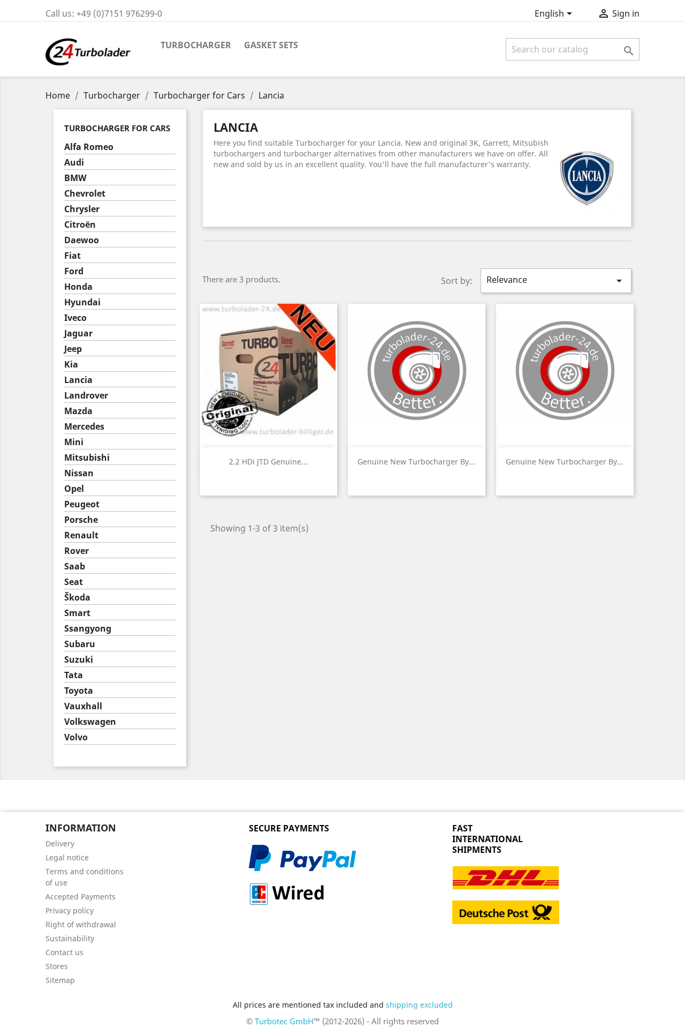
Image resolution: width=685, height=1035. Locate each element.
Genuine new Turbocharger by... (416, 461)
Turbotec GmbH (284, 1021)
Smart (77, 613)
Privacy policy (69, 910)
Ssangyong (87, 628)
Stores (56, 966)
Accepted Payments (80, 896)
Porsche (81, 520)
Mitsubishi (87, 457)
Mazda (78, 411)
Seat (73, 582)
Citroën (80, 224)
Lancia (78, 380)
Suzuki (78, 659)
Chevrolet (84, 193)
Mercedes (84, 426)
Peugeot (82, 504)
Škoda (77, 597)
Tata (73, 675)
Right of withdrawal (80, 924)
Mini (73, 442)
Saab (74, 566)
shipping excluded (419, 1005)
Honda (78, 286)
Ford (73, 271)
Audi (74, 162)
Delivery (59, 843)
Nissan (79, 473)
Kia (71, 364)
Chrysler (82, 209)
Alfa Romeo (88, 147)
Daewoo (81, 240)
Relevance (556, 280)
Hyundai (82, 302)
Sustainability (69, 938)
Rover (76, 551)
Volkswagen (90, 722)
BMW (75, 178)
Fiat (72, 255)
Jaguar (78, 333)
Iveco (75, 318)
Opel (74, 488)
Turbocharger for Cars (117, 128)
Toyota (78, 690)
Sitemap (60, 980)
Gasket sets (271, 45)
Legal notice (67, 857)
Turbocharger (196, 45)
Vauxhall (83, 706)
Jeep (73, 349)
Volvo (76, 737)
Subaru (79, 644)
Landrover (86, 395)
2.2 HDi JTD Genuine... (268, 461)
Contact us (64, 952)
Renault (81, 535)
